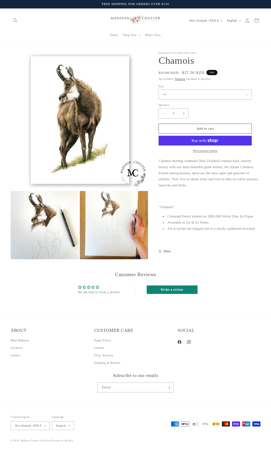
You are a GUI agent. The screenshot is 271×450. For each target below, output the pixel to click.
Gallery (15, 355)
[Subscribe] (168, 388)
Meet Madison (20, 340)
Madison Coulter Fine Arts (35, 440)
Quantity (164, 105)
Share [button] (167, 251)
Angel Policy (102, 340)
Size (161, 86)
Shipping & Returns (107, 362)
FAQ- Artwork (103, 355)
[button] (15, 20)
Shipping (180, 79)
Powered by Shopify (62, 440)
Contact (99, 347)
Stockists (16, 347)
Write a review (171, 289)
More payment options (205, 150)
